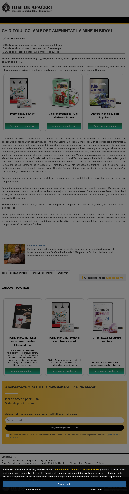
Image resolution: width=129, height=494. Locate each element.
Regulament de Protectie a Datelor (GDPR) (76, 469)
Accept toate (64, 484)
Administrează (33, 489)
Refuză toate (95, 489)
